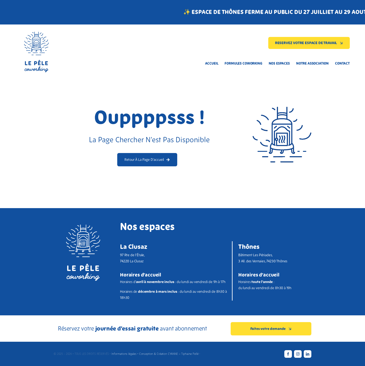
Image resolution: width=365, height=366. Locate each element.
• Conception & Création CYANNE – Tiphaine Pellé (167, 353)
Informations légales (124, 353)
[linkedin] (307, 354)
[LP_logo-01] (36, 26)
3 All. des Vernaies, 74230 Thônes (262, 261)
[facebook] (288, 354)
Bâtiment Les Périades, (255, 255)
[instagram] (298, 354)
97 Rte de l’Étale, (132, 255)
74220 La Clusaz (131, 261)
